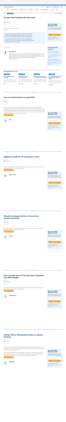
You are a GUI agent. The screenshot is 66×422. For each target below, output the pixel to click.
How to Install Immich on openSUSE (9, 77)
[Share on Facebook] (57, 13)
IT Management (14, 9)
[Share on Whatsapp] (61, 13)
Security (37, 9)
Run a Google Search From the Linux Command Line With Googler (55, 77)
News (8, 9)
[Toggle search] (61, 7)
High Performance (44, 9)
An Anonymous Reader (13, 28)
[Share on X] (58, 13)
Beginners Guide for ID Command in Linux (23, 77)
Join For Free (54, 34)
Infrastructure (22, 9)
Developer (30, 9)
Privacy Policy (51, 39)
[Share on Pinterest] (60, 13)
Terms (59, 38)
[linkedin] (49, 7)
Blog (57, 9)
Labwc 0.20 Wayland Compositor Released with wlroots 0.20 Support (54, 56)
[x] (51, 7)
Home (4, 13)
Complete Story (7, 47)
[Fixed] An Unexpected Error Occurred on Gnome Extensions (40, 77)
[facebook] (47, 7)
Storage (52, 9)
